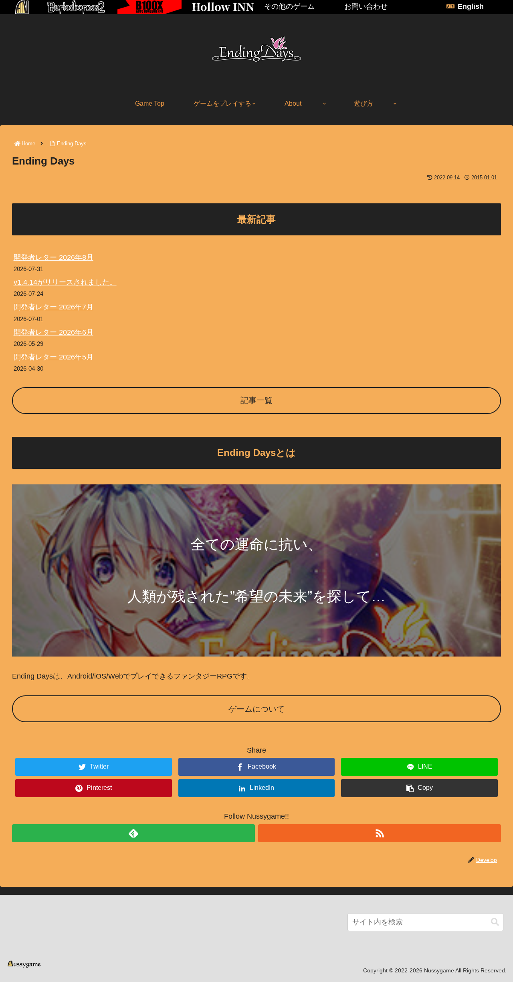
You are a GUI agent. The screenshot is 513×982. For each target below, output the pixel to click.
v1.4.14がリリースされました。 (65, 282)
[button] (495, 922)
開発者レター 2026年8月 (53, 257)
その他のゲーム (289, 6)
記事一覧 (256, 400)
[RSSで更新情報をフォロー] (379, 833)
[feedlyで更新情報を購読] (133, 833)
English (471, 6)
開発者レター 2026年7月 (53, 307)
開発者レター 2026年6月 (53, 332)
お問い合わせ (366, 6)
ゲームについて (256, 709)
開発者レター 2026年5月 (53, 357)
